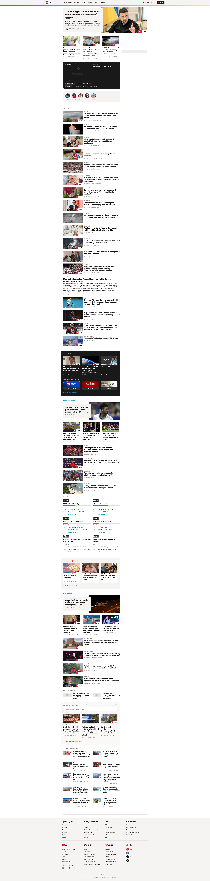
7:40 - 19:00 (78, 83)
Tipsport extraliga (110, 832)
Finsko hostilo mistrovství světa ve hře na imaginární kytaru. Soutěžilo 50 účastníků (102, 654)
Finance (64, 832)
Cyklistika (87, 471)
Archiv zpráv (65, 854)
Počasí (103, 2)
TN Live (84, 2)
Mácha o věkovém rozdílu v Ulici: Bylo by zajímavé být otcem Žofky (108, 576)
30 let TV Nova (109, 864)
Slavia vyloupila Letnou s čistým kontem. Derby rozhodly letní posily (111, 436)
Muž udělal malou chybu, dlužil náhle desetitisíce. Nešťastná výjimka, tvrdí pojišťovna (90, 52)
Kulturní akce (129, 834)
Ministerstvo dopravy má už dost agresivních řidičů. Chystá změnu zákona (101, 680)
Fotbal (86, 264)
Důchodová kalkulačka (132, 832)
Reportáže (86, 837)
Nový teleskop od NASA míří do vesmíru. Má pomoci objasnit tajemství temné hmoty (90, 369)
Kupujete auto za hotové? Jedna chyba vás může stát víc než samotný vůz (111, 696)
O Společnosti (109, 851)
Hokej (86, 323)
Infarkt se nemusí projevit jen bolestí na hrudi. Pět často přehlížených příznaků (71, 51)
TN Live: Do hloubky (102, 67)
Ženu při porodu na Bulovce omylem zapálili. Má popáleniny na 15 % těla (81, 777)
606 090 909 (69, 865)
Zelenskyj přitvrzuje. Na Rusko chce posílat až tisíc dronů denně (83, 14)
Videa (90, 2)
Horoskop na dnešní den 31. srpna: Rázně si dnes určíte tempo (111, 628)
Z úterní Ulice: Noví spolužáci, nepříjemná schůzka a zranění (102, 253)
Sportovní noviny (88, 832)
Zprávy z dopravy (131, 827)
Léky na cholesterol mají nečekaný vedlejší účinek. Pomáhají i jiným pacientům (99, 141)
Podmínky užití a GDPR (111, 854)
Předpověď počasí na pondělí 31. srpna (101, 338)
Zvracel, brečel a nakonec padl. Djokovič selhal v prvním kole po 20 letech (76, 409)
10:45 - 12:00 (78, 86)
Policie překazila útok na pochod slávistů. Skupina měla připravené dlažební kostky (98, 450)
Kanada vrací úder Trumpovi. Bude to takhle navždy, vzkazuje (70, 629)
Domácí (86, 150)
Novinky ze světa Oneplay (91, 861)
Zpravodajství (67, 2)
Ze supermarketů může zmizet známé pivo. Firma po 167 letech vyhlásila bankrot (100, 192)
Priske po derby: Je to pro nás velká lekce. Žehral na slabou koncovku (91, 436)
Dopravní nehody (131, 830)
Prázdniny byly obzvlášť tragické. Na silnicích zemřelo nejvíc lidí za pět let (100, 667)
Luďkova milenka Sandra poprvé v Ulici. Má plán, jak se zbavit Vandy (90, 576)
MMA (85, 311)
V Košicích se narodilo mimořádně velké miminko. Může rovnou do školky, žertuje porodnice (101, 179)
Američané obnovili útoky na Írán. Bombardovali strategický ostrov (76, 602)
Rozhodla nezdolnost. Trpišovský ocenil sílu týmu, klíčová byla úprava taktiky (71, 436)
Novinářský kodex (67, 861)
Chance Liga (108, 827)
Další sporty (88, 458)
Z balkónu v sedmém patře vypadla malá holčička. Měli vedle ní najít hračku (110, 801)
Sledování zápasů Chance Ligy (92, 864)
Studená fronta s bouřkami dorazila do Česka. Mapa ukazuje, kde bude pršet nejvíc (101, 116)
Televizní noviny (88, 825)
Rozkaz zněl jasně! (89, 834)
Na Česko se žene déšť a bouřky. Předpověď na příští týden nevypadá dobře (111, 754)
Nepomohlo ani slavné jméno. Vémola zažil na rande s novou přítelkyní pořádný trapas (102, 315)
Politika (64, 830)
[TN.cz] (48, 2)
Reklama (107, 849)
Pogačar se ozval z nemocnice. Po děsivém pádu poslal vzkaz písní (98, 474)
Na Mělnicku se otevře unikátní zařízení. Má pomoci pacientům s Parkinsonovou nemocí (101, 642)
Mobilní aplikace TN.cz (68, 849)
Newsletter (65, 859)
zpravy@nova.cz (70, 868)
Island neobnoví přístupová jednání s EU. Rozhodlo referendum (71, 368)
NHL (106, 834)
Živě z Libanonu (87, 83)
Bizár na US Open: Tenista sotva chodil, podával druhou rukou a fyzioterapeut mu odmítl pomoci (101, 302)
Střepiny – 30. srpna (107, 367)
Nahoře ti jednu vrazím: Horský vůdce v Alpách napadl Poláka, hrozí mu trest (81, 696)
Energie (64, 834)
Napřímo (86, 827)
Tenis (85, 298)
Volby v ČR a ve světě (68, 825)
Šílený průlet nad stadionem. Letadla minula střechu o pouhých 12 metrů (100, 487)
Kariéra (107, 856)
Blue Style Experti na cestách (92, 830)
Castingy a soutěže (110, 861)
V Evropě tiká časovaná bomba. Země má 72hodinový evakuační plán (102, 242)
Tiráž (63, 856)
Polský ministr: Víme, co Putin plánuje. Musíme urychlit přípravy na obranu (100, 204)
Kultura (64, 837)
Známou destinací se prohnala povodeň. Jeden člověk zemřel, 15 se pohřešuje (101, 166)
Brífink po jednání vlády (90, 86)
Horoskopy (129, 825)
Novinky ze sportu (69, 400)
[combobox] (90, 709)
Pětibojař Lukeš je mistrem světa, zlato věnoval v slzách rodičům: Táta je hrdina (101, 461)
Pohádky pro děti (88, 859)
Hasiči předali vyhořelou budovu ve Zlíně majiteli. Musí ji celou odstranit (108, 730)
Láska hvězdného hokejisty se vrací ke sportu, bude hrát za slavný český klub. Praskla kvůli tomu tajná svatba (101, 327)
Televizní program (110, 859)
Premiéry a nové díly (89, 854)
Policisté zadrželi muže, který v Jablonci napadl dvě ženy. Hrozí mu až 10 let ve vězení (90, 731)
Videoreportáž (88, 336)
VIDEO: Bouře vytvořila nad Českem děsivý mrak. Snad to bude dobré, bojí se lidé (111, 51)
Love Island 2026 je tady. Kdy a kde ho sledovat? (70, 575)
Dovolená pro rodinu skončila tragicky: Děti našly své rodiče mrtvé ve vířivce (111, 790)
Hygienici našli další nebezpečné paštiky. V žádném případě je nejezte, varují (71, 730)
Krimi (83, 725)
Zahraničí (87, 124)
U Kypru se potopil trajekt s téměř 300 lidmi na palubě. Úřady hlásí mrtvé (91, 629)
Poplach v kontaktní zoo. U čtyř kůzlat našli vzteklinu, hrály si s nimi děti (100, 229)
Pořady (76, 2)
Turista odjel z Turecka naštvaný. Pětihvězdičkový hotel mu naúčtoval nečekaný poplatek (111, 778)
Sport (96, 2)
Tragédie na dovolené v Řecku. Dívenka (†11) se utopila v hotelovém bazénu (101, 216)
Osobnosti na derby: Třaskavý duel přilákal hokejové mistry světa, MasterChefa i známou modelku (99, 268)
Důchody (64, 827)
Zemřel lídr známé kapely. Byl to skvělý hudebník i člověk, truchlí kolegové (100, 127)
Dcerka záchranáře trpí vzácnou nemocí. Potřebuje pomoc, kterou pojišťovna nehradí (101, 154)
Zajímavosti (87, 137)
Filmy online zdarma (89, 856)
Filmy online (87, 851)
